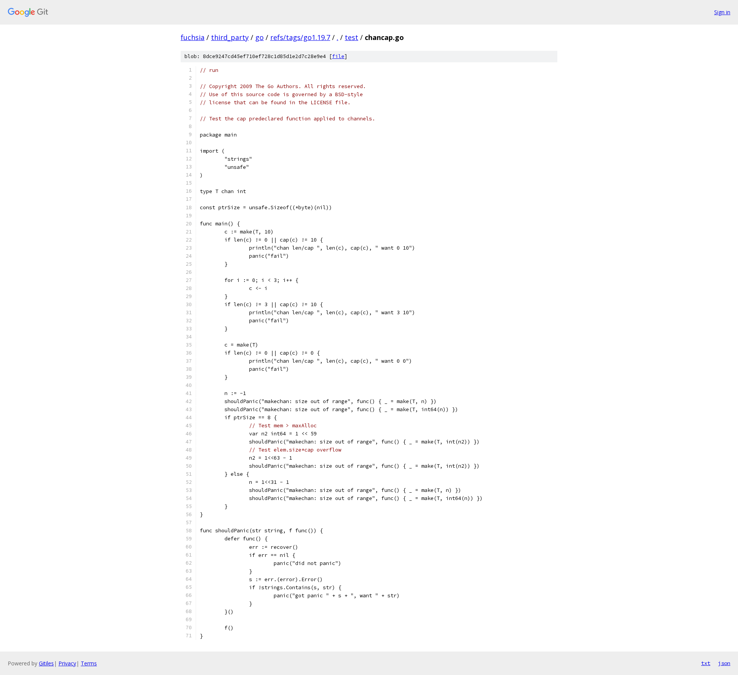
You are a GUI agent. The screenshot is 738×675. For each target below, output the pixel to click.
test (351, 37)
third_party (230, 37)
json (724, 663)
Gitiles (46, 663)
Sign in (722, 12)
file (338, 56)
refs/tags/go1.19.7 (300, 37)
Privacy (67, 663)
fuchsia (192, 37)
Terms (89, 663)
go (259, 37)
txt (705, 663)
